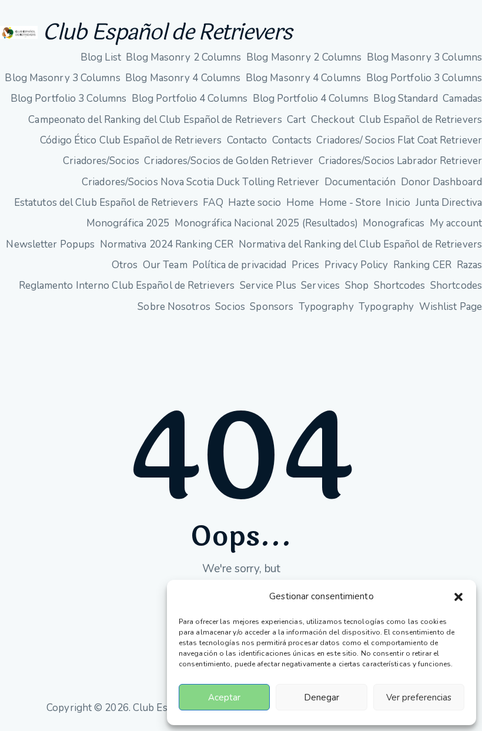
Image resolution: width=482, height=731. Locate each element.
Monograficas (393, 223)
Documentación (360, 182)
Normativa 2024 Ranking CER (167, 244)
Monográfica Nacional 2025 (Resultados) (266, 223)
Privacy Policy (356, 265)
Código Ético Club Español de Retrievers (131, 140)
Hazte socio (254, 202)
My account (456, 223)
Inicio (398, 202)
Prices (306, 265)
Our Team (165, 265)
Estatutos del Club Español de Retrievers (106, 202)
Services (320, 285)
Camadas (462, 98)
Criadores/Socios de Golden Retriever (228, 161)
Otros (125, 265)
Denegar (321, 697)
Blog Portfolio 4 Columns (189, 98)
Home (300, 202)
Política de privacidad (239, 265)
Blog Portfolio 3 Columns (424, 78)
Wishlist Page (450, 306)
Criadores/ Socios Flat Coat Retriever (399, 140)
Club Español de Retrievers (167, 32)
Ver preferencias (418, 697)
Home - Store (350, 202)
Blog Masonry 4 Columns (182, 78)
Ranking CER (422, 265)
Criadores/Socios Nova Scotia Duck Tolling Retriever (200, 182)
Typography (326, 306)
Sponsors (271, 306)
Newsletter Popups (50, 244)
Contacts (292, 140)
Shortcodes (400, 285)
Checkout (332, 119)
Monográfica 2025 (128, 223)
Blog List (101, 57)
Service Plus (268, 285)
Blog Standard (405, 98)
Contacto (247, 140)
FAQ (213, 202)
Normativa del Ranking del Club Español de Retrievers (360, 244)
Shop (357, 285)
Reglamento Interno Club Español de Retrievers (127, 285)
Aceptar (224, 697)
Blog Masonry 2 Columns (183, 57)
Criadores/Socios (101, 161)
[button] (458, 597)
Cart (296, 119)
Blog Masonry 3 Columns (424, 57)
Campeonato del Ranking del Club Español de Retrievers (155, 119)
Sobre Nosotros (174, 306)
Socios (230, 306)
